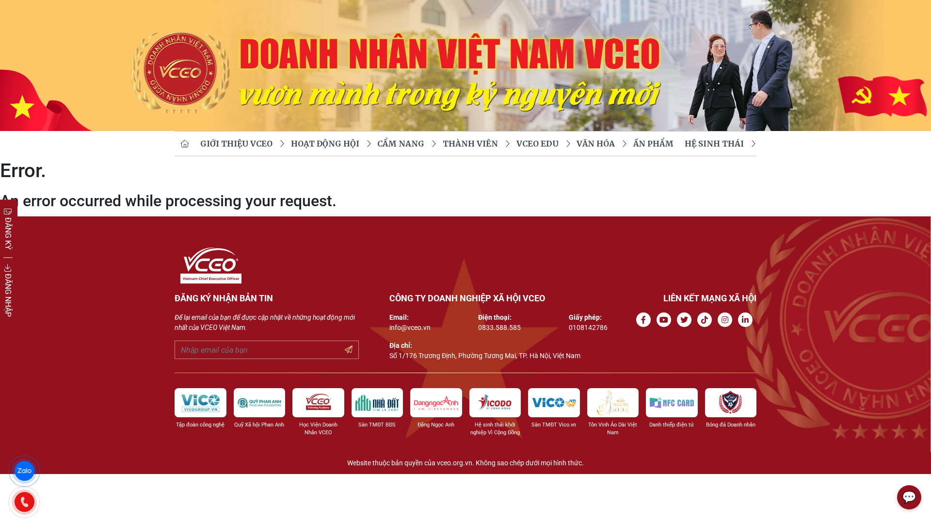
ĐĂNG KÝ (8, 232)
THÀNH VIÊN (470, 143)
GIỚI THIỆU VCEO (236, 143)
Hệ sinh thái (714, 143)
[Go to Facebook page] (645, 320)
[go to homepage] (185, 143)
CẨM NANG (400, 143)
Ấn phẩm (653, 143)
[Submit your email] (348, 350)
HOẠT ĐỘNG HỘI (325, 143)
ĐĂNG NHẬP (8, 294)
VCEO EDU (537, 143)
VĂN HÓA (596, 143)
